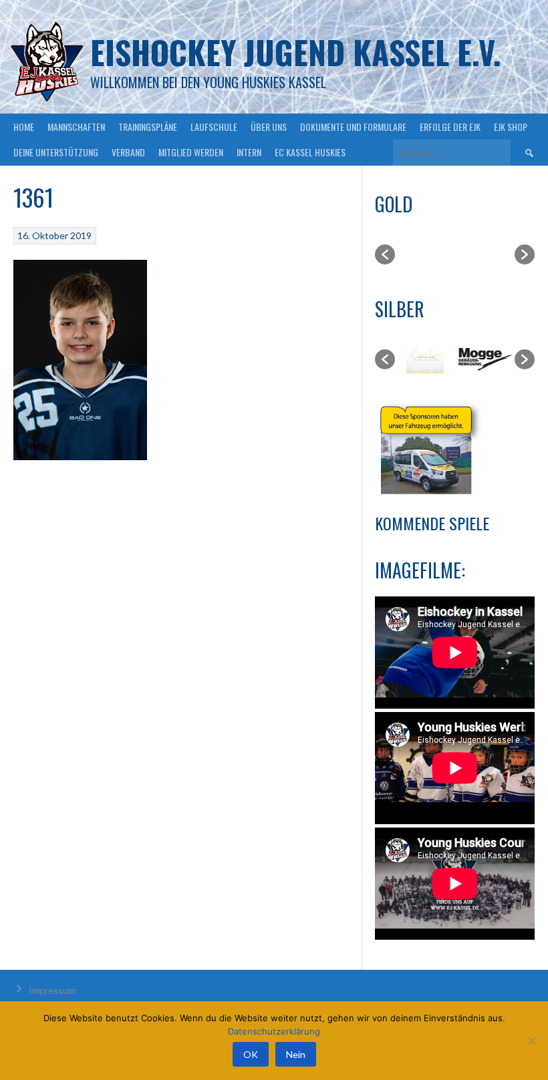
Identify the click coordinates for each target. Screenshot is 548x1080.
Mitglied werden (190, 152)
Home (23, 127)
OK (250, 1054)
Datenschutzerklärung (274, 1031)
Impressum (52, 990)
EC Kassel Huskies (310, 152)
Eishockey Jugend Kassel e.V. (295, 51)
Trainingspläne (147, 127)
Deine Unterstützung (55, 152)
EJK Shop (510, 127)
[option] (425, 254)
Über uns (269, 127)
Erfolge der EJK (450, 127)
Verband (128, 152)
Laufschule (213, 127)
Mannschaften (76, 127)
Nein (295, 1054)
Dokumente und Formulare (353, 127)
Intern (249, 152)
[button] (385, 254)
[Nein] (531, 1040)
